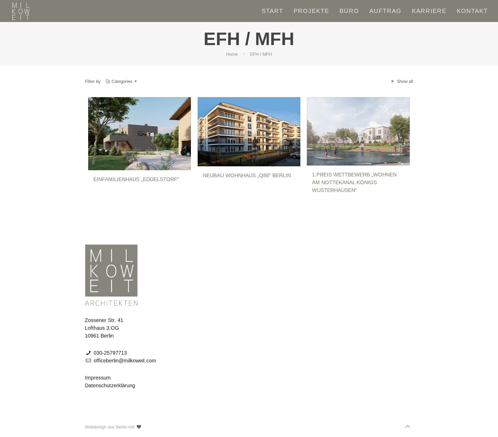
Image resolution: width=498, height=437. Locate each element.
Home (232, 54)
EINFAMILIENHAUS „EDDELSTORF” (136, 179)
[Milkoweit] (20, 11)
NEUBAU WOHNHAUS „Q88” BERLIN (247, 175)
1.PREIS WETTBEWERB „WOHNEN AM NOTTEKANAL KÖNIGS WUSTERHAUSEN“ (354, 182)
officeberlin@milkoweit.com (125, 360)
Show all (404, 81)
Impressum (98, 378)
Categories (122, 81)
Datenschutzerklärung (110, 385)
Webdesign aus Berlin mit (110, 427)
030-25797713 (110, 353)
